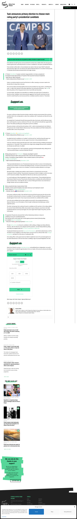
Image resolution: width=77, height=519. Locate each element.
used (48, 88)
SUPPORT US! (15, 480)
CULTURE (28, 502)
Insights (27, 4)
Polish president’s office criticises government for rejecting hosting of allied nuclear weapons (11, 364)
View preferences (67, 511)
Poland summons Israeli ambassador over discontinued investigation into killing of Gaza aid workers (11, 424)
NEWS (28, 499)
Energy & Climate (11, 327)
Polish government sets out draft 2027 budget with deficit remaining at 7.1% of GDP (11, 331)
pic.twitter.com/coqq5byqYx (23, 133)
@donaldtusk (13, 74)
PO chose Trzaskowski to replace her (31, 228)
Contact (57, 4)
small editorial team (25, 247)
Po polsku (32, 4)
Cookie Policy (4, 516)
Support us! (67, 7)
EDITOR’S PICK (29, 504)
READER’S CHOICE (41, 504)
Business (5, 327)
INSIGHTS (40, 499)
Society (9, 398)
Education (6, 344)
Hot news (12, 397)
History (10, 344)
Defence (5, 361)
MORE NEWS (6, 376)
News (22, 4)
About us (51, 4)
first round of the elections (29, 231)
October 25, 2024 (28, 221)
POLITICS (28, 500)
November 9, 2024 (28, 79)
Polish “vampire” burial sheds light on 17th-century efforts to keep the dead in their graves (11, 348)
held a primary (14, 225)
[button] (74, 506)
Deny (52, 511)
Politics (14, 19)
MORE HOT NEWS (7, 449)
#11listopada (20, 154)
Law (15, 397)
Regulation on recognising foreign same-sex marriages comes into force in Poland (12, 401)
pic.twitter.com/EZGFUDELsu (19, 189)
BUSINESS (40, 502)
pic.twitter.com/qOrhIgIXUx (11, 159)
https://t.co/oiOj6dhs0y (16, 220)
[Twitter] (8, 317)
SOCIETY (40, 500)
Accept (36, 511)
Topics (37, 4)
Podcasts (44, 4)
